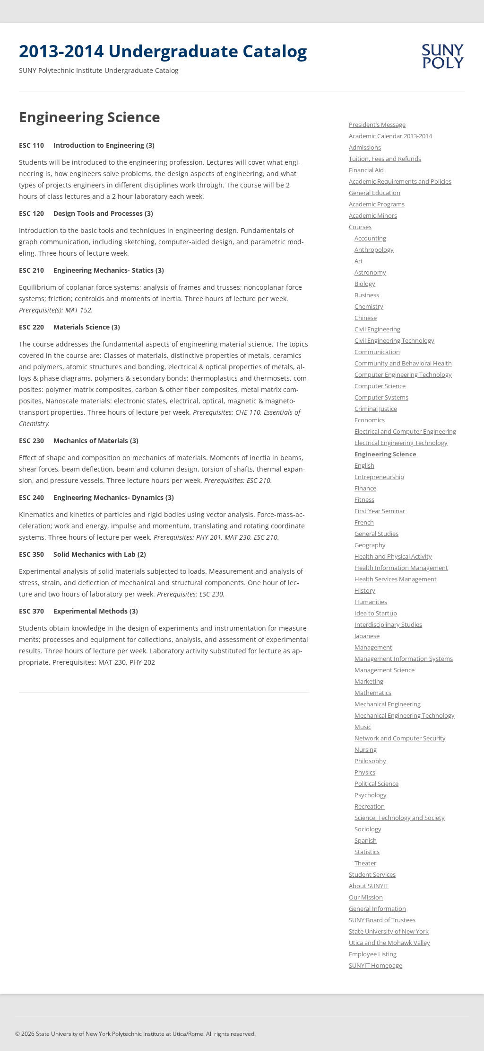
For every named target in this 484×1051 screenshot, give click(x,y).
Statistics (367, 851)
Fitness (364, 499)
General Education (374, 192)
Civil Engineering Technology (394, 340)
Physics (364, 772)
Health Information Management (401, 567)
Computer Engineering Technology (403, 374)
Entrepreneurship (379, 476)
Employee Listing (373, 954)
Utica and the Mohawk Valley (389, 942)
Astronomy (370, 272)
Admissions (365, 147)
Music (362, 726)
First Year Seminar (379, 511)
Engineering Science (385, 454)
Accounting (370, 238)
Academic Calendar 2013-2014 (390, 136)
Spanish (365, 840)
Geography (370, 545)
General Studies (376, 533)
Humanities (370, 601)
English (364, 465)
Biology (364, 283)
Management (373, 647)
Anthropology (374, 249)
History (364, 590)
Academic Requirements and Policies (400, 181)
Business (366, 295)
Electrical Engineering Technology (401, 442)
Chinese (365, 317)
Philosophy (370, 761)
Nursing (365, 749)
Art (358, 261)
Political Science (376, 783)
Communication (377, 351)
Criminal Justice (375, 408)
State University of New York (389, 931)
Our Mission (366, 897)
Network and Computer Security (400, 738)
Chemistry (368, 306)
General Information (377, 908)
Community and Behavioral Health (403, 363)
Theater (365, 863)
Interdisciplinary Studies (388, 624)
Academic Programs (377, 204)
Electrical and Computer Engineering (405, 431)
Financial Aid (366, 170)
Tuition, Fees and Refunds (385, 158)
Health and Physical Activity (393, 556)
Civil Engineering (377, 329)
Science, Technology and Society (399, 817)
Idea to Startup (375, 613)
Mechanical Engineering (387, 704)
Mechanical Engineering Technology (404, 715)
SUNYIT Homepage (375, 965)
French (364, 522)
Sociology (367, 829)
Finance (365, 488)
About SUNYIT (369, 886)
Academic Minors (373, 215)
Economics (369, 420)
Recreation (369, 806)
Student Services (372, 874)
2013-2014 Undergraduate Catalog (163, 50)
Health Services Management (395, 579)
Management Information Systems (403, 658)
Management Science (384, 670)
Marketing (368, 681)
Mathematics (372, 692)
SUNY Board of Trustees (382, 920)
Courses (360, 227)
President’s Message (377, 124)
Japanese (367, 636)
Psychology (370, 795)
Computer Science (380, 386)
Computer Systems (381, 397)
